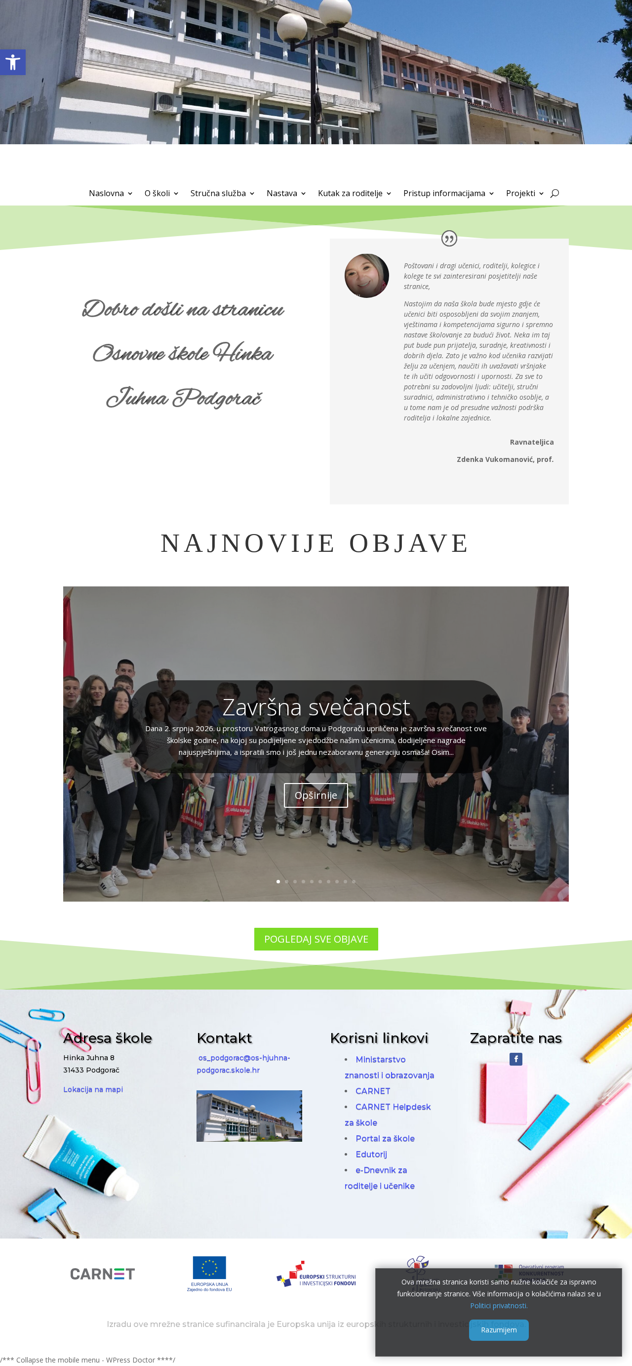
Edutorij (371, 1154)
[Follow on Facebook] (516, 1059)
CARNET (373, 1091)
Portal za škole (385, 1138)
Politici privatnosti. (499, 1305)
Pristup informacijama (444, 194)
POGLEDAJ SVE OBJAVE (316, 939)
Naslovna (106, 194)
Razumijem (499, 1329)
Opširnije (316, 795)
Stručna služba (218, 194)
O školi (157, 194)
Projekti (520, 194)
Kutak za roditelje (350, 194)
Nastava (282, 194)
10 (354, 881)
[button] (13, 62)
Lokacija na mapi (93, 1089)
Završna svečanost (316, 706)
